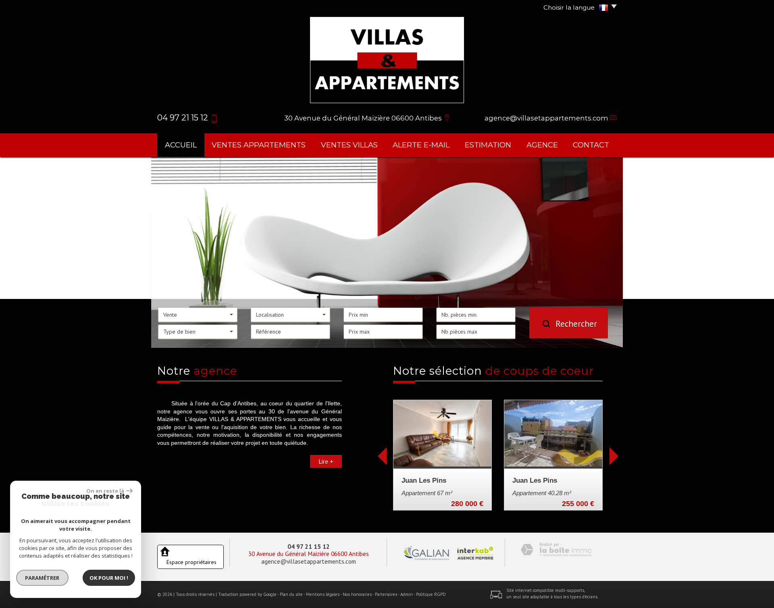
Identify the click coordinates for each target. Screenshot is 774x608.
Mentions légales (322, 594)
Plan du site (291, 594)
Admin (406, 594)
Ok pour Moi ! (108, 577)
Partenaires (386, 594)
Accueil (181, 144)
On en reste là (105, 490)
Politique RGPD (431, 594)
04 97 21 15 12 (308, 546)
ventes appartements (259, 144)
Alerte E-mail (421, 144)
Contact (591, 144)
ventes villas (349, 144)
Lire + (325, 461)
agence (542, 144)
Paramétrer (42, 577)
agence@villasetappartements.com (546, 118)
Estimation (488, 144)
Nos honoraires (357, 594)
